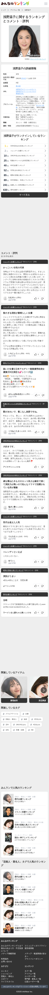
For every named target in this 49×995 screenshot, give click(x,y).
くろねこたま (13, 431)
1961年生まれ (21, 725)
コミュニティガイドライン (36, 946)
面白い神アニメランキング (26, 837)
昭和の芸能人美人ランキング (13, 570)
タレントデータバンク (38, 59)
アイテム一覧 (15, 10)
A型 (32, 730)
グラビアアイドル (11, 714)
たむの (11, 297)
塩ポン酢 (12, 507)
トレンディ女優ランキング (12, 262)
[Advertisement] (24, 224)
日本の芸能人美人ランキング (26, 825)
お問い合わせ (6, 961)
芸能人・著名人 (11, 719)
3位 (9, 509)
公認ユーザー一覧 (32, 981)
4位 (9, 433)
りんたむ (12, 536)
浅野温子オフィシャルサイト (26, 89)
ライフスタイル (7, 981)
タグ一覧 (28, 971)
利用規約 (4, 959)
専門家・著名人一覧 (33, 979)
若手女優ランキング (23, 850)
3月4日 (23, 78)
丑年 (7, 725)
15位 (10, 396)
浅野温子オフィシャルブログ (26, 91)
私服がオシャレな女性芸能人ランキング (17, 404)
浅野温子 (28, 10)
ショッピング (6, 974)
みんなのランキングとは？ (12, 946)
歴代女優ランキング (10, 594)
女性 (7, 730)
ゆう (10, 561)
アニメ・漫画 (27, 835)
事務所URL (20, 94)
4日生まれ (36, 725)
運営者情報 (29, 948)
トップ (3, 10)
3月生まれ (37, 719)
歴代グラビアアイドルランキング (15, 363)
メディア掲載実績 (8, 953)
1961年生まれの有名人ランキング (15, 441)
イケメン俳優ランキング (25, 812)
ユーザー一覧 (30, 976)
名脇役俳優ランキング (24, 928)
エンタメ (18, 835)
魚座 (25, 719)
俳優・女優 (20, 730)
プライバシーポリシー (34, 959)
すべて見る (24, 195)
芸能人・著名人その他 (35, 822)
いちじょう (13, 353)
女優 (26, 714)
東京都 (18, 86)
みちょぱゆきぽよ (15, 394)
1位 (9, 300)
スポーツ (4, 979)
